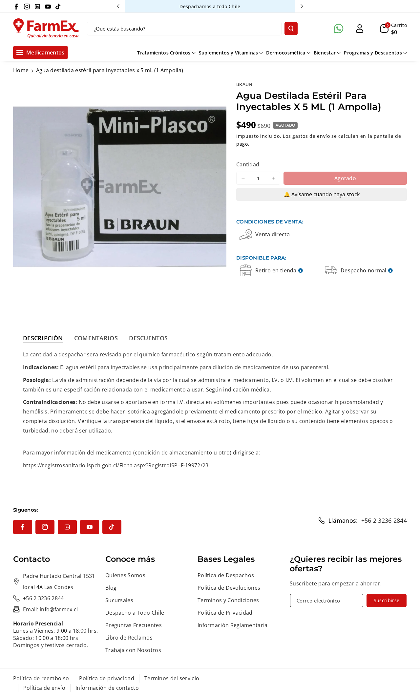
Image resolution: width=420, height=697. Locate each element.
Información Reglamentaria (233, 625)
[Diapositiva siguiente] (301, 6)
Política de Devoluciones (229, 587)
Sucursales (119, 600)
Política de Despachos (226, 575)
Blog (110, 587)
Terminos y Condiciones (228, 600)
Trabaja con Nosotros (133, 650)
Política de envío (44, 687)
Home (21, 70)
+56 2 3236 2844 (384, 520)
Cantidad (247, 164)
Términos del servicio (171, 678)
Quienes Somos (125, 575)
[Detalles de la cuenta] (359, 28)
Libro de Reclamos (129, 637)
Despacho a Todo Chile (134, 612)
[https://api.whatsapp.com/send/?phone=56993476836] (338, 28)
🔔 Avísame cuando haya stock (322, 194)
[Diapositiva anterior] (118, 6)
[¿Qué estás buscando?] (291, 28)
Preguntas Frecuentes (133, 625)
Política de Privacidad (225, 612)
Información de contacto (107, 687)
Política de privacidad (106, 678)
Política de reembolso (41, 678)
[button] (393, 28)
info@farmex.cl (59, 609)
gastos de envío (311, 136)
